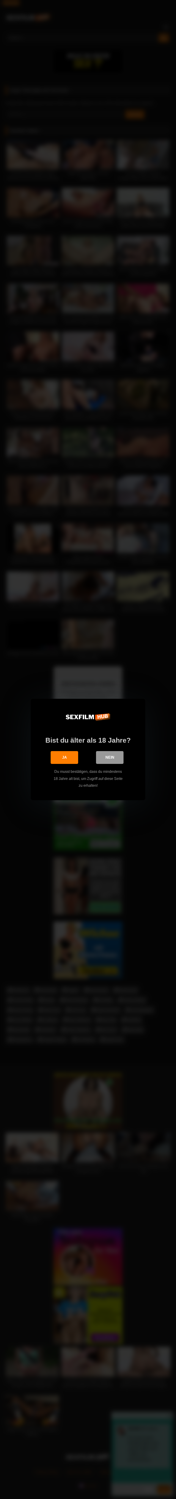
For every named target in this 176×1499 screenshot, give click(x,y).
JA (64, 757)
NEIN (109, 757)
